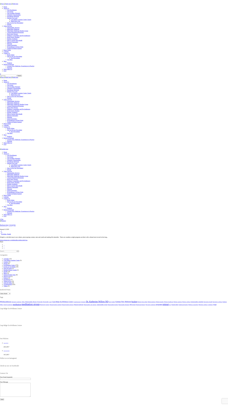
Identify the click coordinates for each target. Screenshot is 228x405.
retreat (166, 304)
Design (6, 263)
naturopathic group (102, 304)
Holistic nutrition (178, 302)
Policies (6, 278)
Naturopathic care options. (90, 304)
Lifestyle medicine (7, 304)
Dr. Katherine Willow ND (97, 301)
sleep (170, 304)
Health (9, 234)
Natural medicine (78, 304)
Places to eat (7, 276)
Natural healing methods (56, 304)
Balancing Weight (8, 225)
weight (19, 240)
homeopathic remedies (197, 302)
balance (2, 240)
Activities (3, 234)
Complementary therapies (79, 302)
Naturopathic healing (113, 304)
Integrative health (208, 302)
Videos (5, 286)
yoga (214, 304)
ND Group (133, 304)
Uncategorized (8, 284)
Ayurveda (40, 302)
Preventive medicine (151, 304)
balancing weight (9, 240)
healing (134, 301)
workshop (210, 304)
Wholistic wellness (203, 304)
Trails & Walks (8, 283)
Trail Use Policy (7, 351)
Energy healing (112, 302)
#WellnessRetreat (5, 302)
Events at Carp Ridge (10, 267)
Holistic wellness (186, 302)
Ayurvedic (46, 302)
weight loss (24, 240)
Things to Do (7, 281)
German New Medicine (123, 302)
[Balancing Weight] (3, 221)
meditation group (31, 304)
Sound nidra (174, 304)
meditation (17, 304)
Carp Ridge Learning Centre (12, 260)
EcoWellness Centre (9, 265)
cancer (50, 302)
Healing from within (142, 302)
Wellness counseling (193, 304)
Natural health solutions (68, 304)
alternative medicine (16, 302)
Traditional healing (183, 304)
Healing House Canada (10, 270)
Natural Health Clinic (10, 275)
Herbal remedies (160, 302)
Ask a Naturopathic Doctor (29, 302)
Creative (6, 262)
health (15, 240)
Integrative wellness (217, 302)
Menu (5, 273)
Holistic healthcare (168, 302)
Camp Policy (6, 343)
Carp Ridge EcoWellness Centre (62, 302)
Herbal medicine (152, 302)
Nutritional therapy (140, 304)
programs (159, 304)
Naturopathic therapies (123, 304)
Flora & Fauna (8, 268)
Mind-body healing (44, 304)
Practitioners (7, 279)
